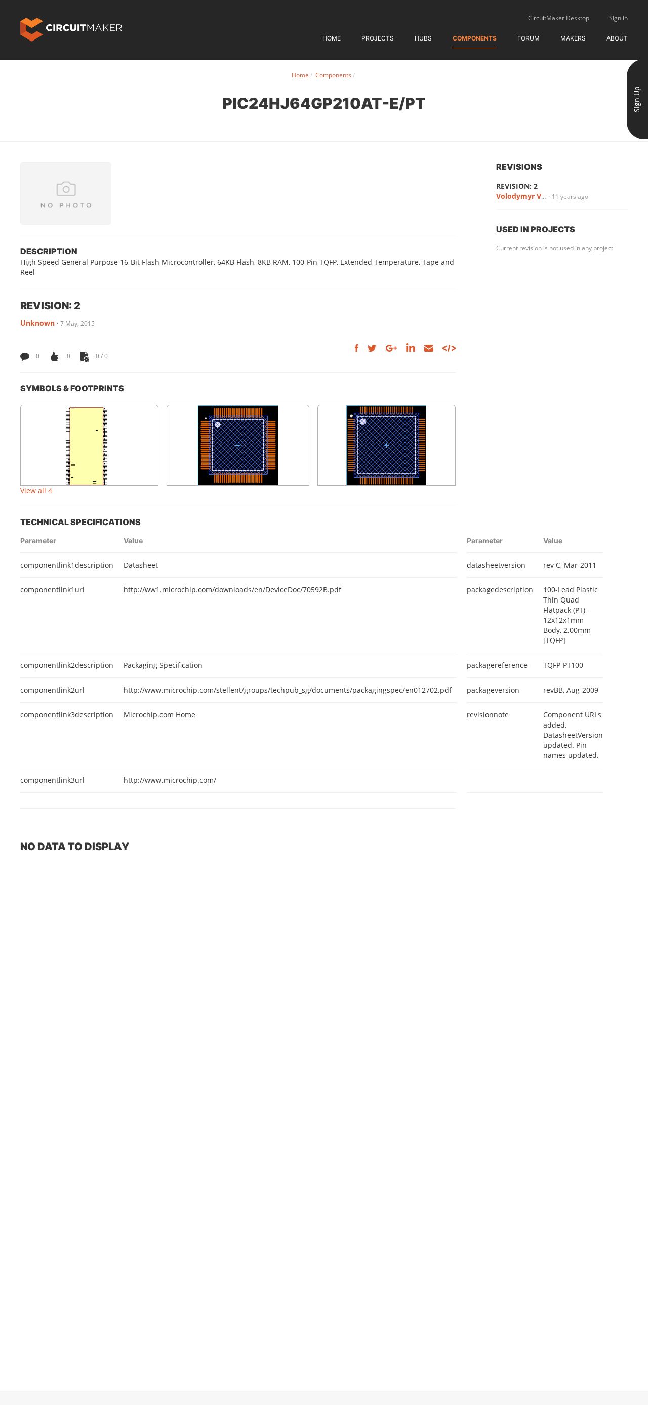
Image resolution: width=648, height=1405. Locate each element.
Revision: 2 (517, 186)
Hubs (423, 38)
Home (331, 38)
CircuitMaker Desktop (558, 18)
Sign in (618, 18)
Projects (377, 38)
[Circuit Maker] (71, 28)
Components (475, 38)
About (617, 38)
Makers (573, 38)
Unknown (37, 323)
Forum (528, 38)
